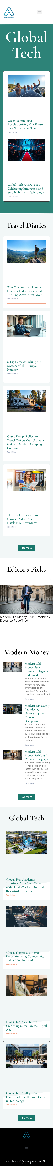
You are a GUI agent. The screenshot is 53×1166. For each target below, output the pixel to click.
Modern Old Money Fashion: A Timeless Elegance (36, 755)
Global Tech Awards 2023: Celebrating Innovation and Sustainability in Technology (26, 188)
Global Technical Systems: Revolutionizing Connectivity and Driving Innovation (25, 956)
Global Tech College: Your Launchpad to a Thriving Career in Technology (26, 1097)
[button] (39, 12)
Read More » (13, 132)
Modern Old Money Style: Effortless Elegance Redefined (25, 618)
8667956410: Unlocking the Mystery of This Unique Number (24, 365)
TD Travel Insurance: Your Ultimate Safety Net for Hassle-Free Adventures (24, 519)
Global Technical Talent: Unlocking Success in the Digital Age (26, 1025)
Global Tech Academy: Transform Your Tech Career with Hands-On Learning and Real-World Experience (25, 885)
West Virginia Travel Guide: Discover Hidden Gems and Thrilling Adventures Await (24, 291)
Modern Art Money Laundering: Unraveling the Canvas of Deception (37, 713)
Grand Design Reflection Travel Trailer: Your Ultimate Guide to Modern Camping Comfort (25, 442)
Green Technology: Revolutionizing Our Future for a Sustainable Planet (25, 124)
